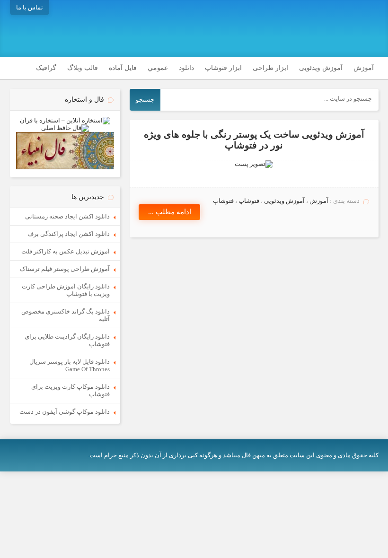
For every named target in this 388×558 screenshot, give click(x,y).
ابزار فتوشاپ (223, 67)
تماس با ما (29, 7)
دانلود (186, 67)
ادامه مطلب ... (169, 212)
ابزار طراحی (270, 67)
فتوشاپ (248, 200)
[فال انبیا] (65, 167)
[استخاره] (65, 120)
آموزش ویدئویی (321, 67)
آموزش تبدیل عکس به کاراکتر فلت (65, 251)
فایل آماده (123, 67)
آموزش (363, 67)
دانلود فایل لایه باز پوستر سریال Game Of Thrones (69, 365)
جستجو (145, 99)
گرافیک (46, 67)
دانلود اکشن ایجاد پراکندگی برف (68, 233)
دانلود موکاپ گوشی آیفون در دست (64, 411)
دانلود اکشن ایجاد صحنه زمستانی (67, 216)
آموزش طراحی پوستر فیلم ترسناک (65, 268)
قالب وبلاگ (82, 67)
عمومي (158, 67)
